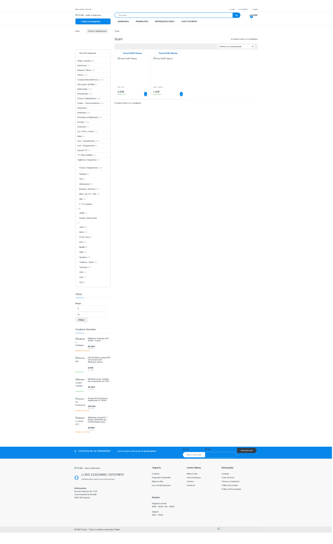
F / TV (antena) (85, 204)
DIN (82, 199)
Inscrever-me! (247, 450)
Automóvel (83, 65)
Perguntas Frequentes (161, 477)
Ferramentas (84, 94)
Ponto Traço (85, 237)
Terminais (85, 267)
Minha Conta (192, 474)
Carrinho (190, 481)
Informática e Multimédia (89, 117)
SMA (83, 252)
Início (77, 31)
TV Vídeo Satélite (86, 155)
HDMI (83, 213)
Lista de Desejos (194, 477)
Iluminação (82, 108)
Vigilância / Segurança (88, 160)
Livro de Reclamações (161, 485)
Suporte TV (83, 150)
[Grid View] (122, 46)
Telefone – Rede (88, 262)
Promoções (142, 21)
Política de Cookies (230, 485)
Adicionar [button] (143, 94)
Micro (83, 232)
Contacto (244, 9)
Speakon (84, 174)
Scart (83, 247)
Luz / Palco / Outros (87, 131)
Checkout (191, 485)
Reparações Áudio (164, 21)
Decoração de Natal (87, 84)
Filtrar (81, 320)
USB (82, 272)
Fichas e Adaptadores (97, 31)
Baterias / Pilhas (86, 70)
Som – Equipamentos (88, 141)
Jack (83, 227)
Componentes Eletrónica (90, 80)
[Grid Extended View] (118, 46)
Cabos (82, 75)
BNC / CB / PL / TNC (89, 194)
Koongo (83, 122)
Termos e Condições (230, 481)
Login (255, 9)
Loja (233, 9)
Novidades (123, 21)
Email (186, 449)
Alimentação (86, 184)
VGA (82, 277)
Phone (208, 449)
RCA (83, 242)
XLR (82, 179)
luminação (83, 127)
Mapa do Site (157, 481)
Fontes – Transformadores (90, 103)
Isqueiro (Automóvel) (88, 218)
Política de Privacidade (231, 489)
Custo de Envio (189, 21)
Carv (117, 529)
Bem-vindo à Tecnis (83, 9)
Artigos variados (86, 61)
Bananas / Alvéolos (89, 189)
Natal (81, 136)
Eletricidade (84, 89)
